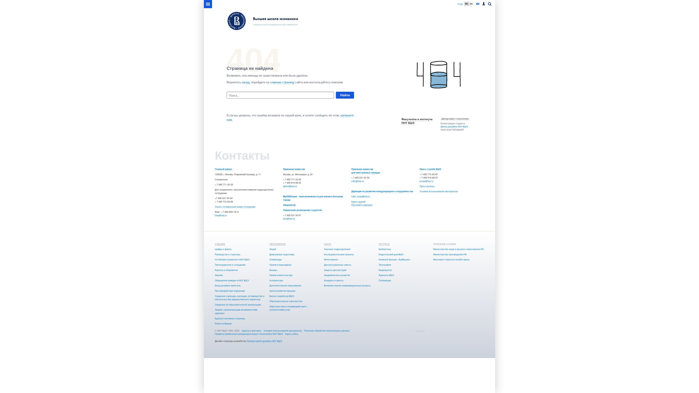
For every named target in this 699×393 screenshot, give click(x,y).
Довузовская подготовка (281, 254)
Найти (345, 95)
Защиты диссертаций (335, 269)
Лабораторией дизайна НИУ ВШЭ (264, 340)
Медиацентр (385, 269)
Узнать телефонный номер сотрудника (235, 206)
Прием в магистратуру (281, 275)
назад (246, 82)
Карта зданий (358, 201)
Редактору (420, 331)
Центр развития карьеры (282, 290)
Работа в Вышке (223, 323)
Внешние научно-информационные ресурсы (347, 285)
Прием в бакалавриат (280, 264)
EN (471, 4)
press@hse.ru (426, 180)
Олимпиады (275, 259)
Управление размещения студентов (302, 210)
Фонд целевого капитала (227, 285)
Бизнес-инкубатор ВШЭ (281, 295)
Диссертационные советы (337, 264)
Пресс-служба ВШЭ (430, 169)
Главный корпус (223, 169)
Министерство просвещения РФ (450, 254)
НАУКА (327, 243)
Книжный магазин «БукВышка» (395, 259)
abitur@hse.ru (290, 186)
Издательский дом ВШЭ (391, 254)
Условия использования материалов (439, 191)
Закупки (219, 275)
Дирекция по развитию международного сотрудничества (382, 191)
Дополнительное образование (285, 285)
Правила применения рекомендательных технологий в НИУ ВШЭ (249, 333)
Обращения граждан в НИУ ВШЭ (232, 280)
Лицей (272, 249)
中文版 (460, 4)
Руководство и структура (227, 254)
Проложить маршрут (362, 204)
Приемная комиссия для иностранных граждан (365, 170)
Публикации (385, 280)
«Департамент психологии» (455, 118)
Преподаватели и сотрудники (230, 264)
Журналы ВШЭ (386, 275)
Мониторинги (331, 259)
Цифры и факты (223, 249)
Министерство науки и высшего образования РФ (458, 249)
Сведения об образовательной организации (238, 304)
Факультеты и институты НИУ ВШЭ (417, 121)
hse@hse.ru (221, 215)
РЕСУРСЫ (384, 243)
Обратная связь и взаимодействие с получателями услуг (288, 308)
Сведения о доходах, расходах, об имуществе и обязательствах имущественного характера (239, 297)
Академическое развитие (337, 275)
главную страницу (282, 82)
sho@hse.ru (289, 218)
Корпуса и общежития (226, 269)
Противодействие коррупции (230, 290)
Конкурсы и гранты (333, 280)
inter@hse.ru (357, 180)
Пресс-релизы (427, 186)
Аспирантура (276, 280)
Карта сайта (291, 333)
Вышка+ (273, 269)
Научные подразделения (337, 249)
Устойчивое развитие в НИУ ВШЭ (232, 259)
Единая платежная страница (230, 318)
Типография (385, 264)
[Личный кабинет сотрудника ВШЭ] (483, 4)
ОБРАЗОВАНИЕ (277, 243)
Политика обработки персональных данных (327, 330)
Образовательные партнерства (285, 301)
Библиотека (385, 249)
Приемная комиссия (294, 169)
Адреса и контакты (251, 330)
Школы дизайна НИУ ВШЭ (454, 126)
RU (466, 4)
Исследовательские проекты (339, 254)
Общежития (289, 205)
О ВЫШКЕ (220, 243)
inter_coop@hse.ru (360, 196)
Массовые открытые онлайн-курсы (451, 259)
